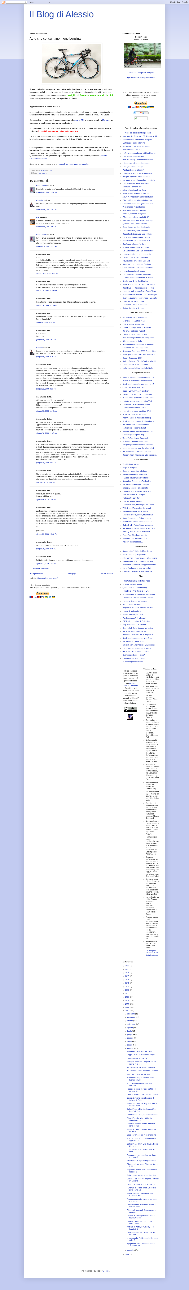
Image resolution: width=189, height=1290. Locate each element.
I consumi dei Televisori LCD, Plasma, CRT (140, 136)
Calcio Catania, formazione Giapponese (139, 645)
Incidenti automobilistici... (133, 542)
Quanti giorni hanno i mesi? (134, 655)
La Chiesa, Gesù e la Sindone (135, 305)
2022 (127, 966)
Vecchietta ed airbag (131, 464)
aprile (129, 1041)
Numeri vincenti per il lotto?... (134, 615)
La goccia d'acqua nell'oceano (135, 601)
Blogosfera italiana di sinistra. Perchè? (138, 608)
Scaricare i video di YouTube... (135, 414)
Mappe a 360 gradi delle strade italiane (138, 398)
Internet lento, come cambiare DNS (137, 411)
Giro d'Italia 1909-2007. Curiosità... (136, 652)
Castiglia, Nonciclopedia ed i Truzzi (137, 491)
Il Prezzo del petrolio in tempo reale (137, 133)
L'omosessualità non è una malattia (137, 254)
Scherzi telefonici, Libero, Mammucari (138, 515)
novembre (131, 1017)
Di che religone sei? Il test (133, 662)
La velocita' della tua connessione (136, 404)
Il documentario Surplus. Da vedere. (137, 274)
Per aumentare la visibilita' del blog (137, 452)
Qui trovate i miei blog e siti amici (141, 78)
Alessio (39, 200)
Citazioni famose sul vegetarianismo (137, 200)
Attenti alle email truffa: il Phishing (136, 193)
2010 (127, 1000)
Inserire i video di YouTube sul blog (137, 418)
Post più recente (36, 574)
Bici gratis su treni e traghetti (134, 331)
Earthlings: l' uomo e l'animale (134, 143)
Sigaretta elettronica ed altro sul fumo (137, 234)
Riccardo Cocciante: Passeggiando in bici (139, 565)
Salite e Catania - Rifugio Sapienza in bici (139, 361)
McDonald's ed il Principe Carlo (139, 1051)
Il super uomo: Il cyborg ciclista (135, 334)
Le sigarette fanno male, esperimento (137, 173)
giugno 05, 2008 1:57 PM (46, 340)
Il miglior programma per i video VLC (137, 401)
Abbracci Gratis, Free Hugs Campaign (138, 221)
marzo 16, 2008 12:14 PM (46, 305)
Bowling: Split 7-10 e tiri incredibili (136, 532)
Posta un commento (41, 569)
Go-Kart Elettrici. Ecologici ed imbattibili (138, 251)
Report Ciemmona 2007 (132, 358)
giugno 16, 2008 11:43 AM (46, 411)
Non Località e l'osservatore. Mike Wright (139, 594)
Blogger (106, 1271)
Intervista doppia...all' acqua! (134, 271)
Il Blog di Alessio (62, 14)
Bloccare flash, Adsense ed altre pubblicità (140, 455)
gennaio (130, 1250)
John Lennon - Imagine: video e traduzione (140, 558)
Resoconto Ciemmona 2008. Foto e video (139, 351)
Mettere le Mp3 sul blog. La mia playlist (138, 448)
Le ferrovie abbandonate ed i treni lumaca (139, 153)
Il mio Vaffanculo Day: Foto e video (136, 581)
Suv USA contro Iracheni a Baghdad (137, 264)
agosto (130, 1028)
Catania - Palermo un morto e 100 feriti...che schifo (140, 1222)
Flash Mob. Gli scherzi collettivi (135, 535)
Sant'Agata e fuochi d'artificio (134, 244)
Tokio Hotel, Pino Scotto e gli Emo (136, 591)
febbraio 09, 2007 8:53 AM (46, 227)
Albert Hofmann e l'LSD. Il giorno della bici (139, 285)
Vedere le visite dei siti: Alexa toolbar (137, 381)
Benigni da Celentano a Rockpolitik (137, 481)
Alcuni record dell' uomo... (133, 604)
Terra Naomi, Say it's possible (134, 555)
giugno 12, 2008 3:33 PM (46, 389)
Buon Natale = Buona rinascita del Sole (138, 288)
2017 (127, 976)
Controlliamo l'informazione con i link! (138, 268)
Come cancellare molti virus (134, 388)
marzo (130, 1045)
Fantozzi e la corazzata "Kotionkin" (136, 478)
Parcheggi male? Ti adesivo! (134, 618)
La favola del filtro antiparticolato (136, 183)
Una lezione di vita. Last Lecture (135, 281)
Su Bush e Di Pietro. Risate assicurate (138, 525)
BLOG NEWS (41, 186)
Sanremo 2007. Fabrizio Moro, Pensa (138, 551)
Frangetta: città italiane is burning (136, 538)
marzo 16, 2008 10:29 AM (46, 291)
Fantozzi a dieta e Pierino (133, 501)
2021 (127, 969)
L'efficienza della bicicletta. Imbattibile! (138, 368)
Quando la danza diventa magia (135, 588)
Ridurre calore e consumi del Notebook (138, 377)
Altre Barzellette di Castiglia (134, 495)
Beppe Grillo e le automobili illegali (141, 1055)
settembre (131, 1024)
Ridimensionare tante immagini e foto (138, 431)
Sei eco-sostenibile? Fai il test (134, 631)
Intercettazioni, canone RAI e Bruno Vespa (139, 291)
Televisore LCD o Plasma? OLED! (136, 241)
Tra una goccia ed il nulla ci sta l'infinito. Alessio (152, 953)
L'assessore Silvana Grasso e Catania (138, 598)
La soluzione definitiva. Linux (134, 408)
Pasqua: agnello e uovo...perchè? (136, 177)
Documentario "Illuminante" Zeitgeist (137, 140)
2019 (127, 973)
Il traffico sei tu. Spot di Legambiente (141, 1161)
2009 (127, 1004)
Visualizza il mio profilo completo (141, 73)
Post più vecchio (106, 574)
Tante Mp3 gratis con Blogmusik (135, 438)
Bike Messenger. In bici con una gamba (138, 338)
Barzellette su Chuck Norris (133, 641)
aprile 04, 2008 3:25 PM (45, 323)
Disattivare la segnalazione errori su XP (138, 384)
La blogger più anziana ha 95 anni (141, 1184)
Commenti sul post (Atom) (47, 578)
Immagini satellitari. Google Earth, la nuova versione (141, 1063)
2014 (127, 987)
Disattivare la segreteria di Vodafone (137, 638)
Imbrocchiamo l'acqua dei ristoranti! (137, 163)
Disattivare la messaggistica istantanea (138, 421)
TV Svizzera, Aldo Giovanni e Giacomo (142, 1071)
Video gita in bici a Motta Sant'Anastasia (139, 355)
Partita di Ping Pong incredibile (135, 474)
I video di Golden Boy (131, 498)
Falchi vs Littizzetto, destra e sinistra (137, 648)
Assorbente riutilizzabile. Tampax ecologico (140, 295)
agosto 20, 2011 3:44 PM (46, 564)
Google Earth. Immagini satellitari (136, 391)
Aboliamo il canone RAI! (132, 187)
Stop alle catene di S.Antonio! (134, 625)
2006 (127, 1254)
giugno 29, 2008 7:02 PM (46, 463)
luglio (129, 1031)
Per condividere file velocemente (136, 425)
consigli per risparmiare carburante (73, 164)
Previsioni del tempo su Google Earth (137, 394)
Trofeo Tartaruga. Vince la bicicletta (137, 328)
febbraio (130, 1048)
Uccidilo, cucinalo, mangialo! (134, 214)
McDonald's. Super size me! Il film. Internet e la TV (140, 1079)
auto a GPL (79, 120)
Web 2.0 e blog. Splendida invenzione (138, 160)
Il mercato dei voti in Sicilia (133, 301)
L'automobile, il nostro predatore (135, 257)
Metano (105, 120)
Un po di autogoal (130, 468)
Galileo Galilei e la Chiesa (133, 308)
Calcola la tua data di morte (134, 658)
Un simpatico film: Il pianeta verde (136, 146)
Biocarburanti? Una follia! (133, 150)
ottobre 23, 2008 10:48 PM (46, 534)
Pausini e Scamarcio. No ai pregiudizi (138, 635)
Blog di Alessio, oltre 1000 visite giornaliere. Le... (139, 1119)
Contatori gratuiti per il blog (133, 435)
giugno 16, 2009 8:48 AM (46, 549)
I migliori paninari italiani (132, 584)
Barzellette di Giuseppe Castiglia (136, 485)
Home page (71, 574)
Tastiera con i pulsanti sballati (134, 428)
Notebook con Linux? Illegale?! (135, 441)
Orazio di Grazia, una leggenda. (135, 348)
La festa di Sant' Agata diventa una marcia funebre (141, 1217)
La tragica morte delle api (133, 167)
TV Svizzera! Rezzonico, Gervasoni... (137, 508)
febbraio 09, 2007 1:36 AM (46, 192)
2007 (127, 1011)
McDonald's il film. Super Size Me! (136, 261)
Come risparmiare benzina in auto (136, 227)
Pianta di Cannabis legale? (133, 170)
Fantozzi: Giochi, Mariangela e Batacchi (138, 505)
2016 (127, 980)
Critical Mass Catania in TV (133, 324)
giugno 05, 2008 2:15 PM (46, 357)
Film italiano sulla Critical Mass (135, 317)
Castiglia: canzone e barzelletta (135, 488)
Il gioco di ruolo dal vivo (132, 611)
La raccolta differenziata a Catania (136, 237)
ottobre (130, 1021)
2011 (127, 997)
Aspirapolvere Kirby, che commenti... (141, 1067)
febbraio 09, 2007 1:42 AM (46, 210)
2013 (127, 990)
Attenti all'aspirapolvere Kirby (134, 190)
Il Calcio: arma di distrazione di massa (138, 278)
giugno (130, 1035)
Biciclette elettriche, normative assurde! (138, 344)
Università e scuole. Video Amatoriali (137, 522)
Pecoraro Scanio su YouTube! (139, 1074)
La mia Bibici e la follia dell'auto (135, 365)
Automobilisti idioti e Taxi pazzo (135, 512)
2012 (127, 993)
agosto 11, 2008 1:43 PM (46, 500)
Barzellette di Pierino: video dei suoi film (139, 528)
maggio (130, 1038)
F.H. (37, 217)
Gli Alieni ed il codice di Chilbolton (136, 621)
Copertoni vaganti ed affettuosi (135, 471)
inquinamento (42, 173)
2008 (127, 1007)
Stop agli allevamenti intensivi (134, 210)
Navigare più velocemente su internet (138, 445)
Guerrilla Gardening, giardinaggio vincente (140, 298)
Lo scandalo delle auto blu (133, 157)
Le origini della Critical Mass (134, 321)
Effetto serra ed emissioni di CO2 (136, 217)
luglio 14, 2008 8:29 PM (45, 482)
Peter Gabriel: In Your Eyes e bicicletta (138, 561)
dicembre (131, 1014)
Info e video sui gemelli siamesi (135, 231)
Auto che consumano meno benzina (141, 1175)
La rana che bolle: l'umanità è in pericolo (139, 180)
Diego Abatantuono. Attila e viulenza (137, 518)
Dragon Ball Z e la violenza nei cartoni (138, 628)
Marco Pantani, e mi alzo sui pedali (137, 568)
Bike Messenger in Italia (132, 341)
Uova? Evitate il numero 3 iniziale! (136, 247)
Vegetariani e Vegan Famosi (134, 207)
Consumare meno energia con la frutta (138, 204)
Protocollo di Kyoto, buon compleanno (142, 1115)
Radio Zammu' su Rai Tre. (137, 1058)
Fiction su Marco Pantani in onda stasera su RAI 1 (140, 1194)
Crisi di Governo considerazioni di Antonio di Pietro (140, 1099)
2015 (127, 983)
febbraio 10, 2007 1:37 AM (46, 246)
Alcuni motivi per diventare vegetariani (138, 197)
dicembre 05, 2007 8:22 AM (47, 273)
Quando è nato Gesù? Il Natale (135, 224)
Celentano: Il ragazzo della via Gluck (137, 571)
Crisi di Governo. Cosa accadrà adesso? (143, 1095)
